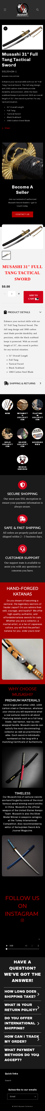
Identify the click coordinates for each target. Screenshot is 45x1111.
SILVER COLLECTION (22, 444)
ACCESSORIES (37, 443)
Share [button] (7, 128)
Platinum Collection (37, 416)
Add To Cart (33, 297)
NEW (7, 413)
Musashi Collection (25, 1106)
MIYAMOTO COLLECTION (22, 416)
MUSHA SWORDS (22, 468)
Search (8, 1081)
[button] (5, 9)
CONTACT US (22, 214)
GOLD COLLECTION (7, 444)
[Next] (39, 939)
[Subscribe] (35, 1097)
